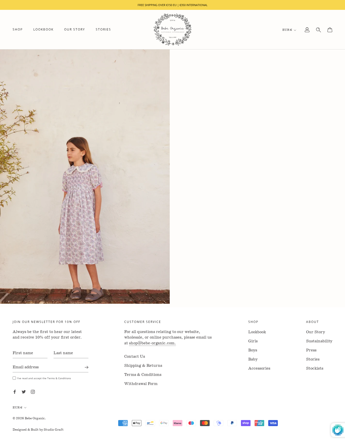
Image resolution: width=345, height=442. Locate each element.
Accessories (259, 368)
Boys (252, 350)
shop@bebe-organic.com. (152, 343)
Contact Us (134, 356)
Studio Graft (54, 430)
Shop (18, 29)
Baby (253, 359)
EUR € (287, 30)
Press (311, 350)
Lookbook (43, 29)
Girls (253, 341)
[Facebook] (15, 392)
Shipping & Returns (143, 365)
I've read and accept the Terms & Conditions (44, 378)
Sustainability (319, 341)
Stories (103, 29)
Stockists (314, 368)
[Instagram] (33, 392)
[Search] (318, 29)
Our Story (74, 29)
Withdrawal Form (141, 383)
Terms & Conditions (142, 374)
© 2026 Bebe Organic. (29, 418)
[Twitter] (24, 392)
